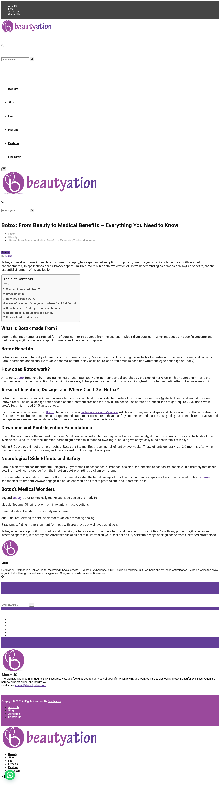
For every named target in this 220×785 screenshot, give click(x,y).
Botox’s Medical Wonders (22, 317)
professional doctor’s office (99, 412)
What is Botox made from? (23, 289)
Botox (20, 377)
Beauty (13, 89)
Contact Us (14, 14)
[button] (10, 775)
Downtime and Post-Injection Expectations (33, 308)
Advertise (13, 11)
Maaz (8, 255)
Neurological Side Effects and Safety (29, 312)
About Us (13, 6)
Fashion (13, 143)
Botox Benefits (15, 294)
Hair (11, 116)
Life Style (14, 157)
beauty (16, 498)
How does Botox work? (20, 298)
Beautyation (54, 701)
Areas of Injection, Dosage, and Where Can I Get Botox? (41, 303)
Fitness (13, 129)
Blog (10, 8)
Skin (11, 102)
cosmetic (206, 477)
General (15, 632)
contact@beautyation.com (30, 685)
